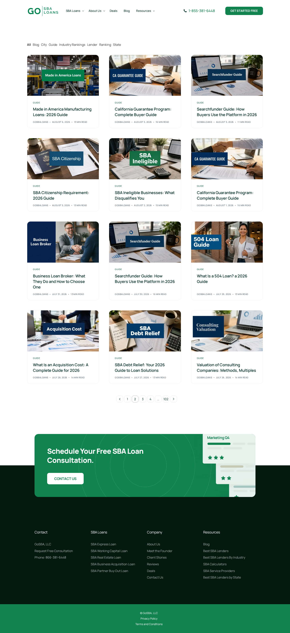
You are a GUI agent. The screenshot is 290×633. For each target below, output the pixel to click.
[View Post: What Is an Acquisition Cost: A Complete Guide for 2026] (63, 330)
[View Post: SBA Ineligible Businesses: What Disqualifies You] (145, 158)
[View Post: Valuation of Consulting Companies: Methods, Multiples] (227, 330)
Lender (92, 44)
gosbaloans (40, 121)
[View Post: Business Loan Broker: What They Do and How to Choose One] (63, 242)
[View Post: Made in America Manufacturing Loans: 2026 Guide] (63, 75)
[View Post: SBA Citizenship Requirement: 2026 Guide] (63, 158)
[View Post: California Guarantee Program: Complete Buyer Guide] (145, 75)
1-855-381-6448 (202, 10)
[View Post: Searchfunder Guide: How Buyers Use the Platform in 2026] (227, 75)
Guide (53, 44)
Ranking (105, 44)
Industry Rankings (72, 44)
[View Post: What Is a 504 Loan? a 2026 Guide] (227, 242)
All (29, 44)
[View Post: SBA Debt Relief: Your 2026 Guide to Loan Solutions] (145, 330)
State (117, 44)
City (44, 44)
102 (165, 399)
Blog (36, 44)
